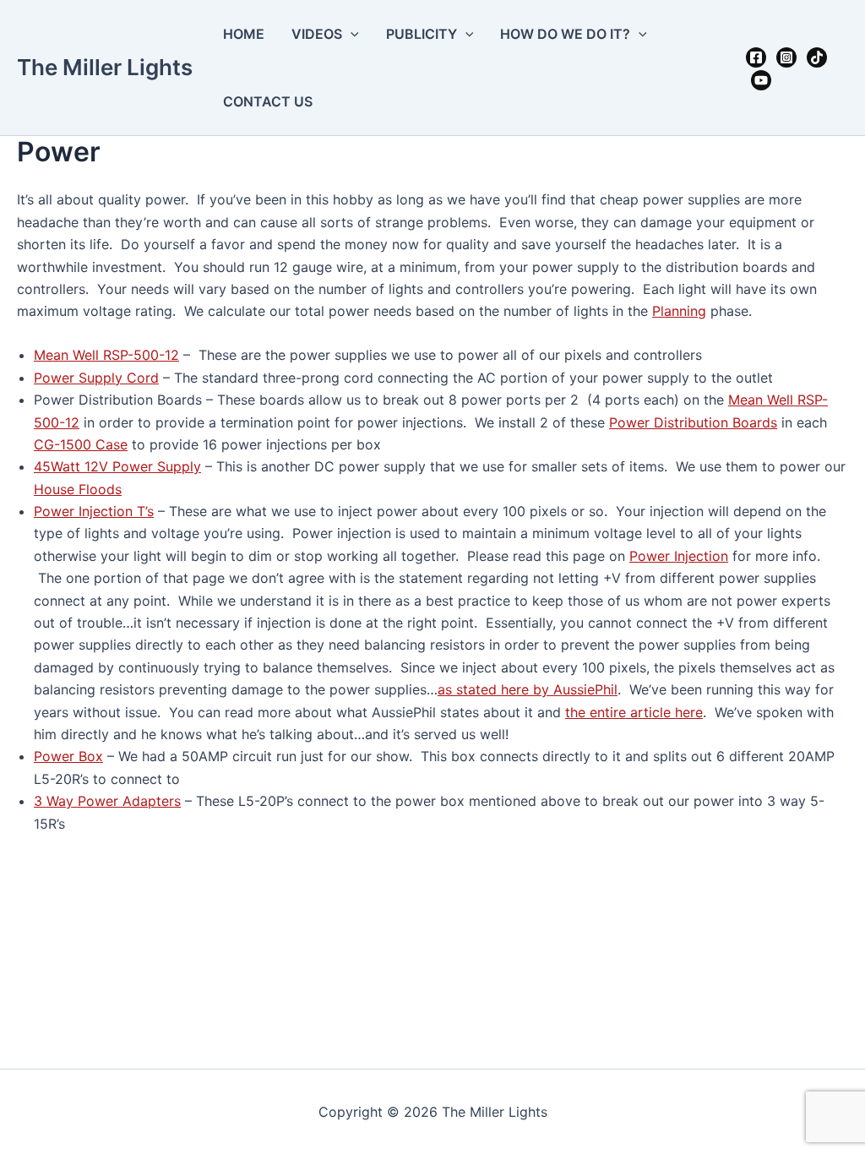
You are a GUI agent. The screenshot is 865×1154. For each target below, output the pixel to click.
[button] (350, 34)
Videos (316, 33)
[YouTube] (761, 80)
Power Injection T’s (94, 511)
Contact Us (268, 101)
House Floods (78, 489)
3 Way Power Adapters (107, 800)
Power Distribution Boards (693, 422)
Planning (679, 310)
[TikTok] (817, 57)
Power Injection (678, 555)
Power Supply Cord (96, 377)
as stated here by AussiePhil (527, 689)
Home (243, 33)
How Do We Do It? (565, 33)
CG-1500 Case (81, 444)
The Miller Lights (105, 67)
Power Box (68, 756)
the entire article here (634, 712)
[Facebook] (756, 57)
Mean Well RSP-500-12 (106, 354)
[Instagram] (786, 57)
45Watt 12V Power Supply (117, 466)
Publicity (421, 33)
